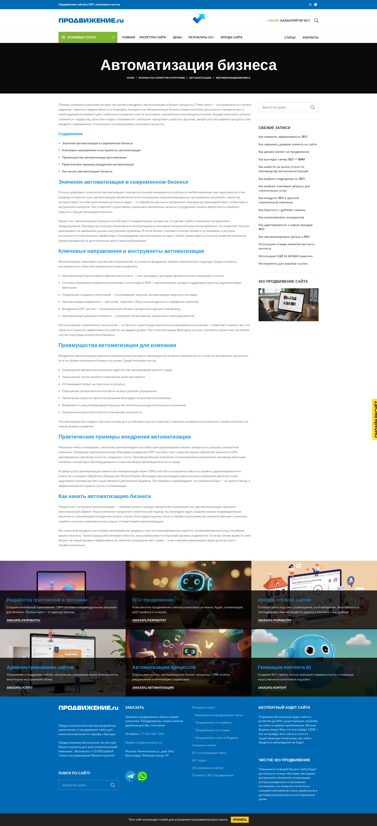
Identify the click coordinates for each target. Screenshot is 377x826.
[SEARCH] (312, 107)
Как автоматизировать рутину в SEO (284, 237)
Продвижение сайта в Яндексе (216, 737)
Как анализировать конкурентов (281, 217)
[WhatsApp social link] (310, 4)
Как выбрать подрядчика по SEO (282, 179)
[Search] (316, 20)
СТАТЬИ (289, 37)
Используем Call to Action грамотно (286, 256)
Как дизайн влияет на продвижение (284, 152)
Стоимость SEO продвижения (213, 775)
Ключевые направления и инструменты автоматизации (101, 150)
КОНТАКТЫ (311, 37)
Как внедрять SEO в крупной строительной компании (279, 200)
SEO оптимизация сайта (209, 753)
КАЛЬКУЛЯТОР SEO (295, 20)
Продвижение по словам (212, 730)
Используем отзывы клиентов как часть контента (286, 246)
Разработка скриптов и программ (162, 77)
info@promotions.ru (148, 742)
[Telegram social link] (316, 4)
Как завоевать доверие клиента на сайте (288, 144)
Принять (240, 819)
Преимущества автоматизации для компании (94, 157)
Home (130, 77)
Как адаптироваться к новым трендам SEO (286, 227)
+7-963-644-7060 (152, 734)
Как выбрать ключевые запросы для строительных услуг (284, 188)
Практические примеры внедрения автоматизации (98, 164)
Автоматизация (200, 77)
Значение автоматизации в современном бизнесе (97, 143)
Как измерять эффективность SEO (283, 137)
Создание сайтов (204, 745)
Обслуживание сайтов (207, 768)
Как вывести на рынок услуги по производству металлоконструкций (283, 169)
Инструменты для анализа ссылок (283, 264)
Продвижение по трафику (213, 722)
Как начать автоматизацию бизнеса (87, 171)
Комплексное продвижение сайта (219, 715)
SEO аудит (199, 760)
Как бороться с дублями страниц (282, 210)
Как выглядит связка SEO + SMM (282, 159)
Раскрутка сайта (203, 707)
